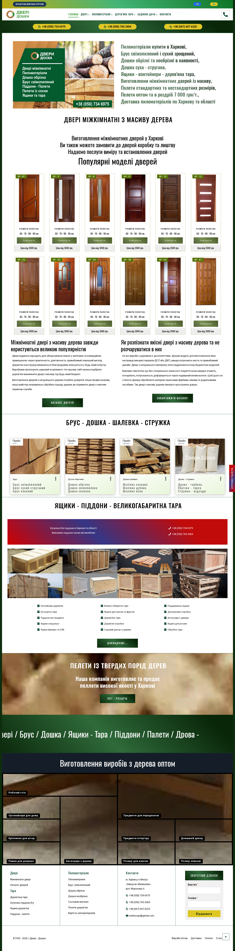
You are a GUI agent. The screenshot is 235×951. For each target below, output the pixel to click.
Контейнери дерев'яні (51, 605)
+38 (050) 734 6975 (53, 26)
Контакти (165, 14)
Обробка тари (174, 629)
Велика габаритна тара (115, 605)
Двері (84, 14)
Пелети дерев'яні (78, 907)
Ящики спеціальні (49, 623)
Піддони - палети (20, 914)
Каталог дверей (62, 402)
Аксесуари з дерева (177, 617)
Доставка (196, 938)
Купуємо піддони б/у (22, 902)
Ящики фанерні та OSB (52, 629)
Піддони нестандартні (52, 617)
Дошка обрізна (76, 890)
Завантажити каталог (172, 398)
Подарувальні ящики (177, 605)
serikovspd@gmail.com (141, 915)
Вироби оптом (180, 938)
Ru (214, 4)
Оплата (209, 938)
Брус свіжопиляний (79, 885)
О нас (219, 938)
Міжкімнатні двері (20, 879)
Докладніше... (117, 643)
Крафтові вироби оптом (30, 4)
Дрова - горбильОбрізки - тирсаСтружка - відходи (192, 487)
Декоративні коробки (178, 611)
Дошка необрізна (77, 896)
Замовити (29, 240)
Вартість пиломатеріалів (81, 913)
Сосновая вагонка (78, 901)
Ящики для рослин (176, 623)
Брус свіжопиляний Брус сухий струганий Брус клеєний (29, 487)
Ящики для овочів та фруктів (118, 611)
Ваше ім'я (193, 884)
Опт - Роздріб (117, 698)
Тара (13, 891)
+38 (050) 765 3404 (118, 26)
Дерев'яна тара (124, 14)
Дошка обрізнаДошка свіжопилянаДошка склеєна (83, 487)
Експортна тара (48, 611)
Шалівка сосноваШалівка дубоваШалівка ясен (135, 487)
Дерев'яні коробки (113, 623)
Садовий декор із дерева (117, 629)
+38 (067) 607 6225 (184, 26)
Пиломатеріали (101, 14)
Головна (73, 14)
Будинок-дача (146, 14)
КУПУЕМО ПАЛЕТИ (232, 478)
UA (197, 4)
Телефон (193, 898)
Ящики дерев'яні (19, 908)
